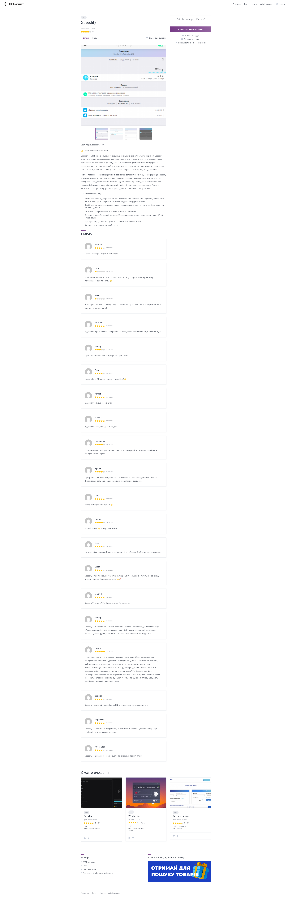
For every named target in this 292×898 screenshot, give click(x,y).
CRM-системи (89, 862)
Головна (237, 4)
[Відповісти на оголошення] (85, 838)
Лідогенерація (89, 869)
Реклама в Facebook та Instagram (98, 873)
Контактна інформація (262, 4)
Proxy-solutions (181, 816)
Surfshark (89, 816)
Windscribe (134, 816)
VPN (83, 17)
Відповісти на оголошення (190, 29)
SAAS (85, 865)
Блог (246, 4)
